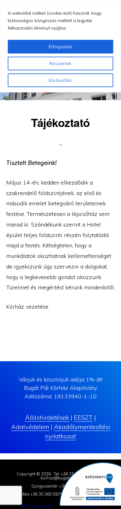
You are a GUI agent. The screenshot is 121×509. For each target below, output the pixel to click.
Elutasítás (60, 80)
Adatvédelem (30, 427)
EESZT (83, 417)
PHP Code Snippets (37, 506)
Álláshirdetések (47, 417)
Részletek (60, 63)
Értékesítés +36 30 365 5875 (35, 494)
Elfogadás (61, 46)
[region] (60, 46)
